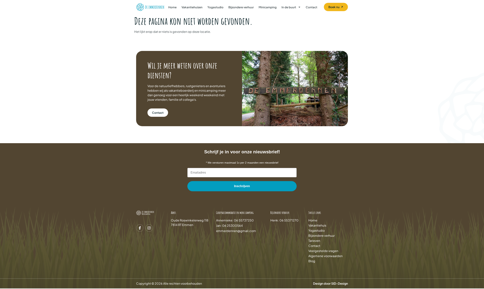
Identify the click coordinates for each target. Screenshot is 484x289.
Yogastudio (215, 7)
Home (172, 7)
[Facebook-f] (139, 228)
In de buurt (289, 7)
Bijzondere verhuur (241, 7)
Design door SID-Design (330, 283)
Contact (311, 7)
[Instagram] (149, 228)
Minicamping (268, 7)
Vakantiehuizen (192, 7)
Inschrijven (242, 186)
